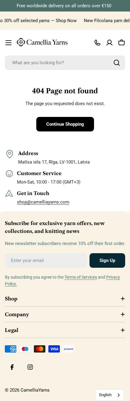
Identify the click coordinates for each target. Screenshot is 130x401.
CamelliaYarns (35, 390)
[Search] (116, 62)
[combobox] (65, 62)
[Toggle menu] (8, 42)
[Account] (109, 42)
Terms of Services (80, 277)
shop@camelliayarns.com (43, 202)
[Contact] (97, 42)
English (105, 395)
